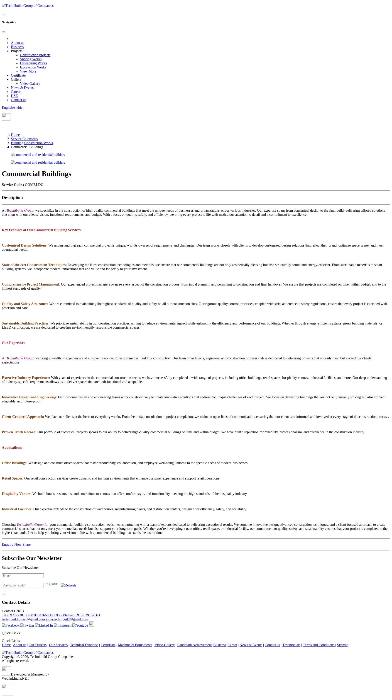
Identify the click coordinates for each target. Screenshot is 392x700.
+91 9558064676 (61, 615)
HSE (14, 96)
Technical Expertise (84, 645)
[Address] (6, 119)
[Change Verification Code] (68, 585)
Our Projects (38, 645)
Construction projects (35, 55)
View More (28, 71)
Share (26, 544)
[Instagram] (62, 625)
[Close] (3, 32)
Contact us (18, 100)
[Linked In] (44, 625)
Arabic (17, 107)
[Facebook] (11, 625)
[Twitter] (27, 625)
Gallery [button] (16, 79)
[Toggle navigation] (3, 14)
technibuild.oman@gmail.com (23, 619)
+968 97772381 (13, 615)
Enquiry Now (12, 544)
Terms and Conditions (319, 645)
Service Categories (24, 139)
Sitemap (342, 645)
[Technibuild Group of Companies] (28, 652)
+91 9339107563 (87, 615)
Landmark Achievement (194, 645)
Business (17, 47)
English (7, 107)
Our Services (58, 645)
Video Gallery (30, 83)
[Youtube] (80, 625)
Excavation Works (33, 67)
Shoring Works (31, 59)
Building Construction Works (32, 143)
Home (15, 135)
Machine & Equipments (135, 645)
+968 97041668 (37, 615)
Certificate (18, 75)
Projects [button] (16, 51)
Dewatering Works (33, 63)
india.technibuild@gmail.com (67, 619)
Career (15, 92)
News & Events (22, 88)
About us (17, 43)
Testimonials (291, 645)
